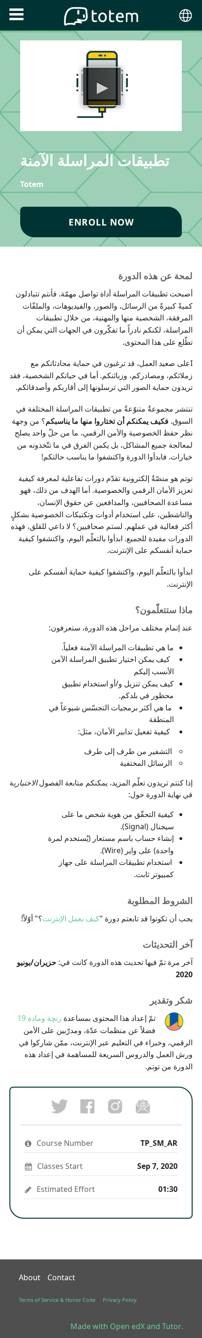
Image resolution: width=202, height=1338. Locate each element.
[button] (16, 14)
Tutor (171, 1326)
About (29, 1277)
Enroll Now (101, 222)
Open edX (127, 1326)
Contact (61, 1277)
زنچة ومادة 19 (39, 1018)
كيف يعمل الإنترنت (71, 918)
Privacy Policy (120, 1299)
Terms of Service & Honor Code (57, 1299)
